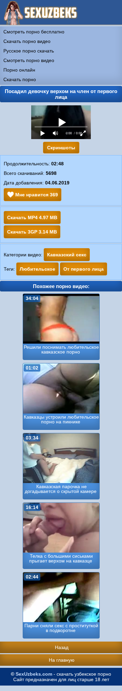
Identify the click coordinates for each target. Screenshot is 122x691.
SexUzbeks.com (34, 674)
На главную (62, 660)
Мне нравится (36, 194)
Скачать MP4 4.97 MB (32, 217)
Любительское (37, 269)
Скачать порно (19, 79)
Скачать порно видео (26, 41)
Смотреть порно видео (28, 60)
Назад (61, 647)
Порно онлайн (19, 70)
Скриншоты (61, 147)
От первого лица (83, 269)
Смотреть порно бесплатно (33, 31)
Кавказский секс (66, 254)
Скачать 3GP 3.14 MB (32, 232)
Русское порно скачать (28, 51)
